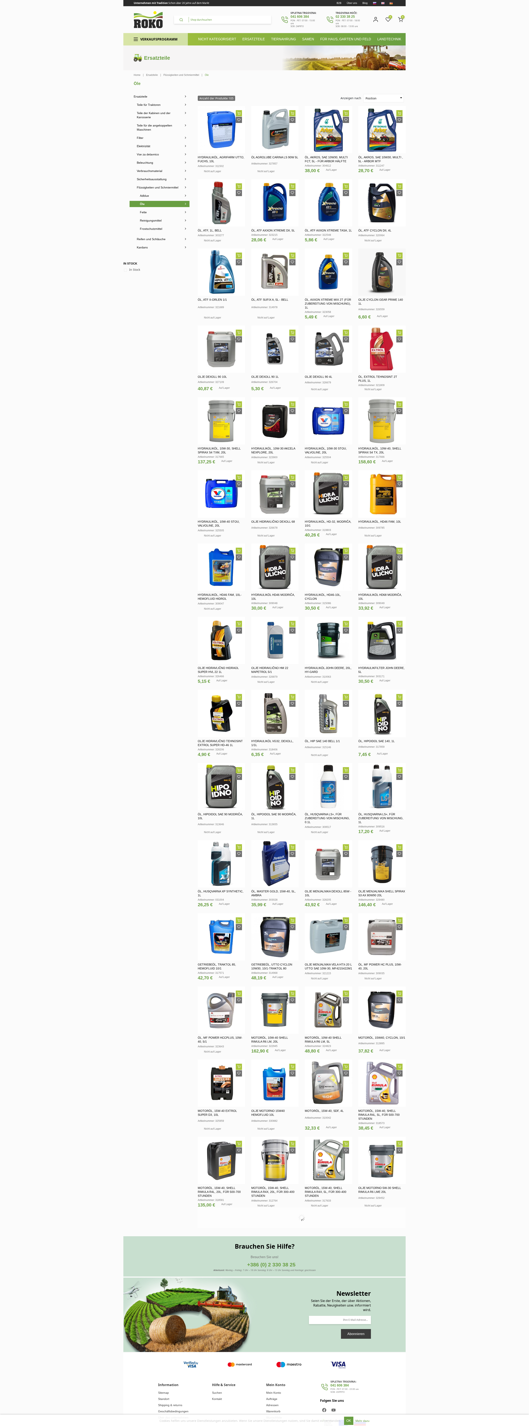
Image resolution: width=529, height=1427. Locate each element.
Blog (365, 3)
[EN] (383, 3)
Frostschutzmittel (151, 228)
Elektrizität (143, 146)
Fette (143, 212)
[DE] (391, 3)
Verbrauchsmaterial (149, 171)
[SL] (375, 3)
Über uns (352, 3)
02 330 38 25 (345, 16)
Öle (142, 204)
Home (137, 75)
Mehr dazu (362, 1420)
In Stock (134, 270)
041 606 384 (300, 16)
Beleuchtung (145, 162)
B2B (339, 3)
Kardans (142, 247)
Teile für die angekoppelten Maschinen (154, 127)
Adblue (144, 195)
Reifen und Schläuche (151, 239)
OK (348, 1420)
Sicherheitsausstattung (152, 179)
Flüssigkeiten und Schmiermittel (157, 187)
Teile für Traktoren (149, 104)
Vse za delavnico (148, 154)
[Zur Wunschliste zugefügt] (239, 120)
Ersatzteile (140, 96)
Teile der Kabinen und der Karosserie (153, 115)
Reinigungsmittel (151, 220)
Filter (140, 137)
